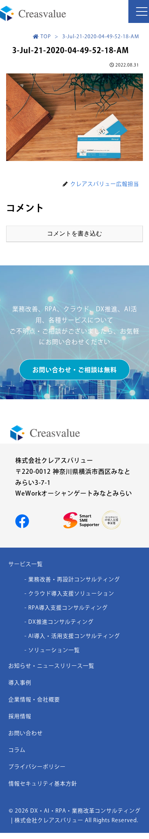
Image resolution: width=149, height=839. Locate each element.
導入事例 (19, 682)
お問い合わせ (25, 733)
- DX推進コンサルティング (59, 621)
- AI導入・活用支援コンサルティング (72, 636)
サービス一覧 (25, 564)
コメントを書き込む (74, 233)
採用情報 (19, 716)
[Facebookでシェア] (22, 521)
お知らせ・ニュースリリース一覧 (51, 665)
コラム (17, 750)
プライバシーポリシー (37, 766)
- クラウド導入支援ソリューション (69, 593)
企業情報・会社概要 (34, 699)
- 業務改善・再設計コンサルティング (72, 579)
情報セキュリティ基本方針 (42, 783)
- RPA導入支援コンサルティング (66, 607)
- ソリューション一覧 (52, 650)
